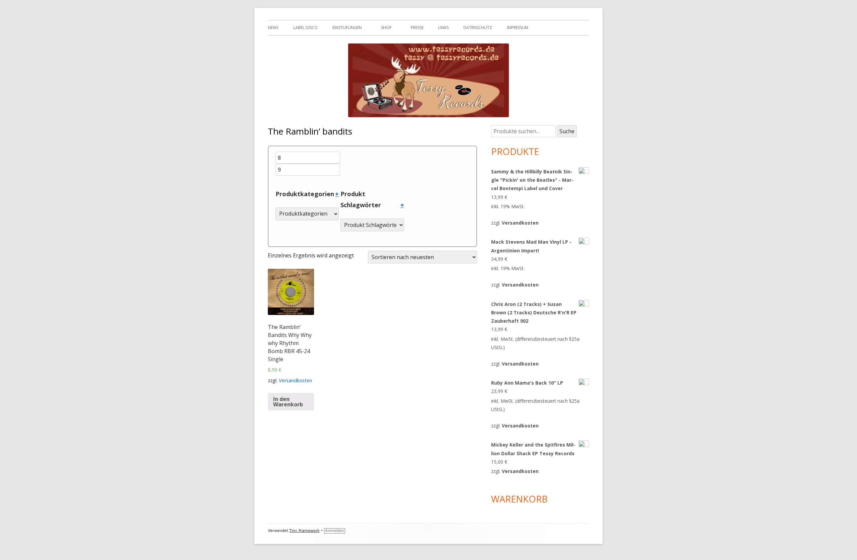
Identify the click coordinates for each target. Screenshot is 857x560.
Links (443, 27)
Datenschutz (477, 27)
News (273, 27)
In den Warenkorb (288, 401)
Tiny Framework (304, 531)
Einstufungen (347, 27)
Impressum (517, 27)
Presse (417, 27)
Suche (566, 131)
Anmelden (334, 531)
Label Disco (305, 27)
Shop (386, 27)
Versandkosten (295, 380)
